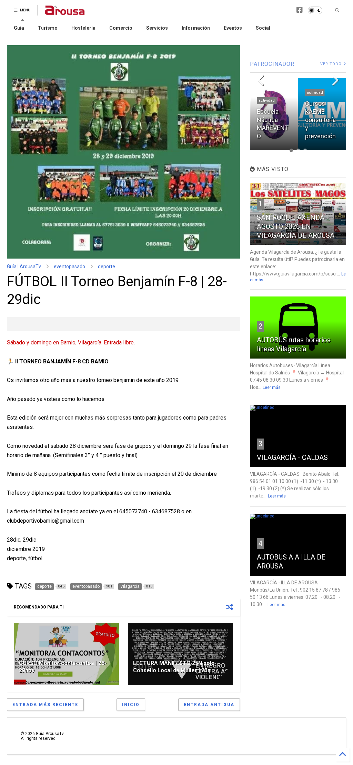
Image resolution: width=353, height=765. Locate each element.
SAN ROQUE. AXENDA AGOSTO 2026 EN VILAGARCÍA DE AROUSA (295, 226)
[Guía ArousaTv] (64, 12)
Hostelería (83, 28)
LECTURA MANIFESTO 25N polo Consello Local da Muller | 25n (174, 667)
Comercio (120, 28)
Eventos (233, 28)
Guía (19, 28)
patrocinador (318, 100)
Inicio (131, 704)
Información (196, 28)
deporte (106, 266)
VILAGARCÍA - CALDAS (292, 457)
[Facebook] (299, 10)
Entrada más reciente (45, 704)
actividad (267, 92)
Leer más (272, 387)
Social (263, 28)
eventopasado (69, 266)
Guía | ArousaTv (24, 266)
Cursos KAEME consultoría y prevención (272, 120)
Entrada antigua (209, 704)
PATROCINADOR (272, 64)
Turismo (48, 28)
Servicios (157, 28)
